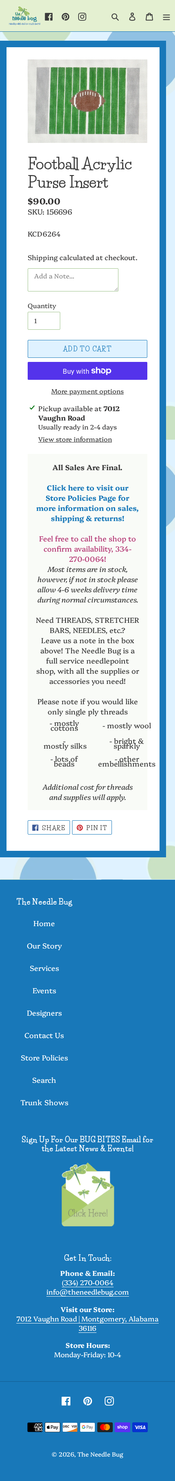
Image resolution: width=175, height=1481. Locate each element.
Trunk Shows (44, 1102)
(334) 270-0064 (88, 1282)
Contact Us (44, 1035)
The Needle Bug (100, 1454)
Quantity (42, 305)
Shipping (43, 257)
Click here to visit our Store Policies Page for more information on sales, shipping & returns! (87, 502)
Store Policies (44, 1057)
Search (44, 1080)
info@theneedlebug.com (87, 1291)
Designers (44, 1013)
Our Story (44, 945)
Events (44, 990)
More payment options (87, 390)
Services (44, 968)
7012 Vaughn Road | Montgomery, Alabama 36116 (87, 1323)
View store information (75, 438)
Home (44, 923)
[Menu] (166, 16)
